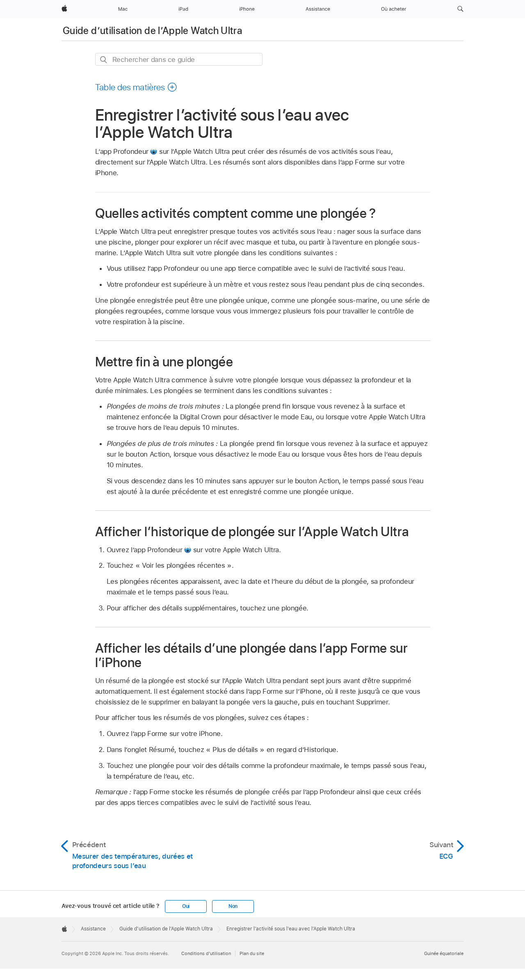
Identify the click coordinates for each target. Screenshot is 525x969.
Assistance (93, 929)
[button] (460, 9)
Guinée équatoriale (443, 953)
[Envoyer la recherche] (104, 59)
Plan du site (252, 953)
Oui (185, 906)
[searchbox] (178, 59)
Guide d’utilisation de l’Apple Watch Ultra (152, 31)
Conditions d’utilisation (206, 953)
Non (232, 906)
